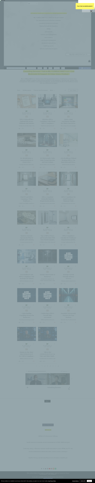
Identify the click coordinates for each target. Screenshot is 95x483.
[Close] (93, 481)
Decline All (83, 481)
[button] (91, 11)
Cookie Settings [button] (75, 481)
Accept (89, 481)
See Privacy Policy (52, 481)
